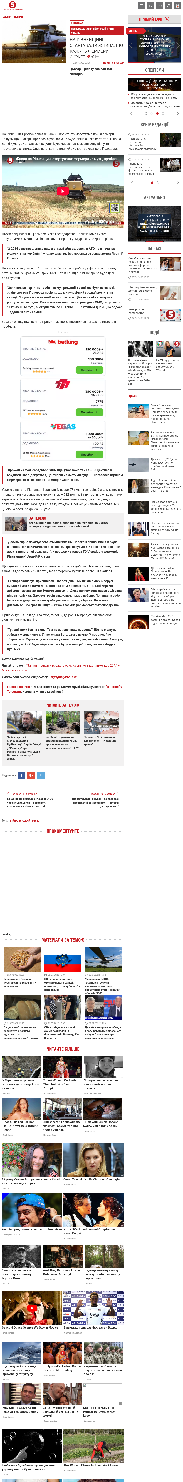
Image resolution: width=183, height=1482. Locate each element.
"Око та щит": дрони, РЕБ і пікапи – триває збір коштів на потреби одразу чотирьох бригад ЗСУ (143, 170)
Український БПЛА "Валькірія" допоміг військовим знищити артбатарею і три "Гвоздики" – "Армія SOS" (103, 986)
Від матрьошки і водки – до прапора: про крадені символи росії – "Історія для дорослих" (95, 802)
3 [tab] (157, 113)
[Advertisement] (63, 397)
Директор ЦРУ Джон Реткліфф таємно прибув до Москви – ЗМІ (164, 464)
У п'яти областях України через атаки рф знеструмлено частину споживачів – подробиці (154, 106)
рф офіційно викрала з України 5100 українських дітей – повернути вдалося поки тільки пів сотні (70, 524)
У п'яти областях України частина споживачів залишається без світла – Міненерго (154, 98)
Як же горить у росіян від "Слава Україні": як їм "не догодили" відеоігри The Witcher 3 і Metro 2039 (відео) (166, 551)
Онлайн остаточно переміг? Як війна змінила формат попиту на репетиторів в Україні (142, 265)
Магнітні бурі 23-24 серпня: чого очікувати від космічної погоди (165, 620)
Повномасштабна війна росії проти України (92, 31)
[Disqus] (63, 886)
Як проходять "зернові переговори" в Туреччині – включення (20, 982)
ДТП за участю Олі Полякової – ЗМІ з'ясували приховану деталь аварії (164, 573)
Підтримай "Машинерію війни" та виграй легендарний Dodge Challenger (142, 144)
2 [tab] (168, 62)
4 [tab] (163, 113)
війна (14, 820)
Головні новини (18, 687)
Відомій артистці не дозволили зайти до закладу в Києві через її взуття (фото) (166, 485)
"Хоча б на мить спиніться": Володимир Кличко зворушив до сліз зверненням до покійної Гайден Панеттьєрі (165, 414)
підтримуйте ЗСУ (63, 677)
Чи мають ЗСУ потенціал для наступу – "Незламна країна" (100, 741)
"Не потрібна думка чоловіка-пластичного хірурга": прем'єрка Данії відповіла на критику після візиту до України (166, 598)
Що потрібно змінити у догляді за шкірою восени (143, 291)
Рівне (98, 56)
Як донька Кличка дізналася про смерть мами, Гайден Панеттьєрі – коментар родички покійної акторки (165, 441)
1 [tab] (141, 62)
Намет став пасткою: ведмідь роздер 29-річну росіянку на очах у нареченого (166, 507)
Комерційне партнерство (136, 311)
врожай (24, 820)
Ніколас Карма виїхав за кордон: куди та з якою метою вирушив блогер (165, 528)
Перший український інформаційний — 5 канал (12, 5)
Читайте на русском (112, 62)
